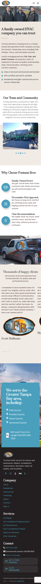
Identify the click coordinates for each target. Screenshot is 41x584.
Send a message (13, 555)
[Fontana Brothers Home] (8, 454)
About (6, 499)
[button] (16, 153)
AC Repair (7, 518)
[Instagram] (10, 473)
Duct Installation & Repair (14, 529)
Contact (6, 503)
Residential (8, 488)
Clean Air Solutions (11, 532)
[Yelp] (25, 473)
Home (5, 484)
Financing (7, 495)
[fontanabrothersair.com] (5, 3)
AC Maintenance (10, 525)
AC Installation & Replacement (16, 522)
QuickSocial (20, 581)
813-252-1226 (11, 548)
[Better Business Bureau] (15, 473)
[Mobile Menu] (38, 3)
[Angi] (20, 473)
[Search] (34, 3)
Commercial (8, 492)
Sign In (6, 506)
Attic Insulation (9, 536)
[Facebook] (5, 473)
